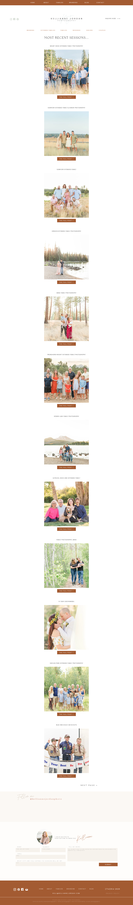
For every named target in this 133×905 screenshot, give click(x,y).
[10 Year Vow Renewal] (66, 627)
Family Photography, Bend (66, 540)
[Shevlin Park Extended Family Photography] (66, 689)
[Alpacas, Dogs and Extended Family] (66, 504)
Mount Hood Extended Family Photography (66, 46)
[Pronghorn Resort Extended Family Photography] (66, 380)
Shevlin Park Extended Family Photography (66, 663)
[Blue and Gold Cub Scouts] (66, 750)
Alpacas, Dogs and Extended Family (66, 478)
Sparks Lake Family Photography (66, 416)
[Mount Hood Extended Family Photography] (66, 72)
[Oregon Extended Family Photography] (66, 257)
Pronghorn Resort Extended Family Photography (66, 354)
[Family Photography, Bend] (66, 565)
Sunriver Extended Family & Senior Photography (66, 108)
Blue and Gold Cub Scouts (66, 725)
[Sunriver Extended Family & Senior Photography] (66, 133)
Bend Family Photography (66, 293)
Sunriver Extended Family (66, 169)
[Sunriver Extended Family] (66, 195)
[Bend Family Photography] (66, 318)
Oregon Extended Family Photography (66, 231)
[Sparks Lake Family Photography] (66, 442)
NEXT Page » (89, 785)
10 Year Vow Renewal (66, 601)
